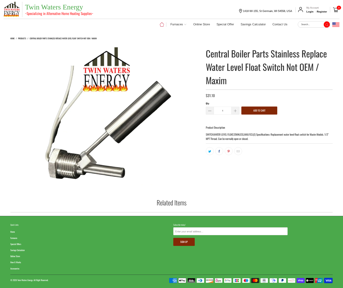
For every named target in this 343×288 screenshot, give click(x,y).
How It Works (15, 262)
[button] (178, 25)
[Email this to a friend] (238, 151)
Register (322, 11)
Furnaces (13, 237)
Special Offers (15, 244)
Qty (207, 103)
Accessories (14, 268)
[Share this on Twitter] (210, 151)
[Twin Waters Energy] (12, 10)
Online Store (15, 256)
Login (310, 11)
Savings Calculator (17, 250)
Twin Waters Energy (25, 280)
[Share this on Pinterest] (229, 151)
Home (12, 231)
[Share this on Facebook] (219, 151)
